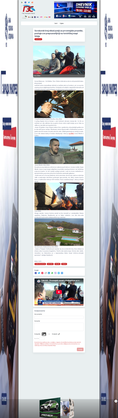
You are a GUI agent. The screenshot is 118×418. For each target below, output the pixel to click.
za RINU (71, 133)
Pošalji (80, 349)
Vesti (55, 23)
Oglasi (62, 23)
